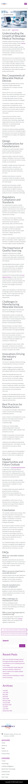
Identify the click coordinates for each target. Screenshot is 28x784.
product (20, 618)
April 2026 (5, 696)
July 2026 (5, 690)
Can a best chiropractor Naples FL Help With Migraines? (15, 629)
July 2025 (5, 707)
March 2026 (6, 698)
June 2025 (5, 709)
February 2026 (6, 700)
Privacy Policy (6, 754)
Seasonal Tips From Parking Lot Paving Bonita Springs (14, 633)
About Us (4, 745)
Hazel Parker (15, 30)
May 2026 (5, 694)
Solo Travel (5, 777)
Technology (5, 763)
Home (3, 743)
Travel (3, 761)
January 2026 (6, 702)
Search (6, 641)
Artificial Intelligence (8, 766)
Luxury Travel (5, 774)
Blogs (3, 748)
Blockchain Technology (8, 769)
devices (23, 43)
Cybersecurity (6, 772)
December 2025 (7, 704)
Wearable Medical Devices (18, 467)
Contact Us (5, 751)
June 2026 (5, 692)
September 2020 (7, 711)
